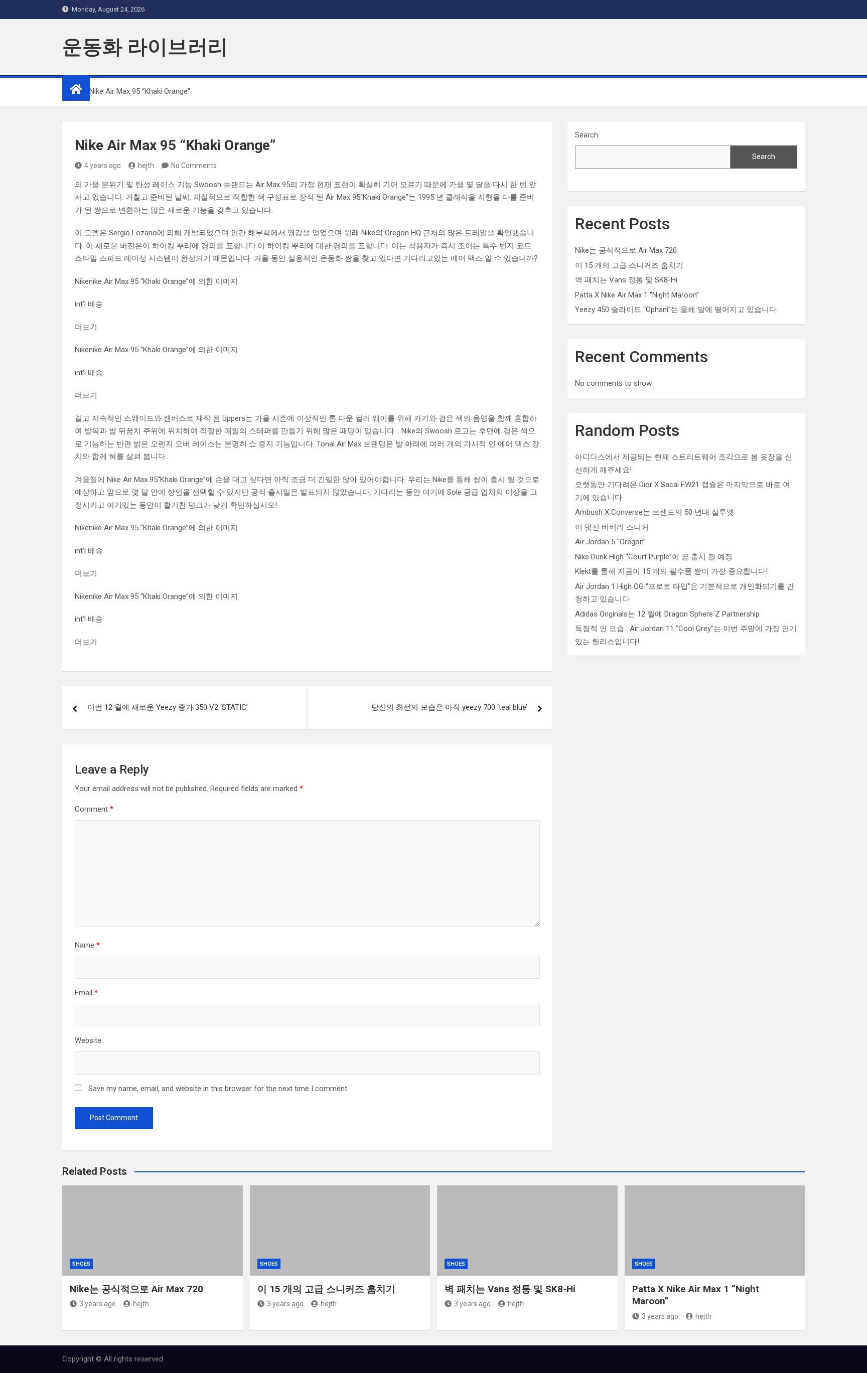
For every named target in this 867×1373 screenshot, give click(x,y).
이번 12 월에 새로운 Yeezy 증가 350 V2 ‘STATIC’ (167, 707)
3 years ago (97, 1304)
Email (86, 992)
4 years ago (102, 166)
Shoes (81, 1264)
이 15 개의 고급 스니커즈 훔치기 (629, 265)
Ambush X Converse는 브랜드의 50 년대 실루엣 (654, 512)
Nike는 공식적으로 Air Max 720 (626, 250)
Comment (94, 809)
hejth (146, 166)
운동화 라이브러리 (145, 47)
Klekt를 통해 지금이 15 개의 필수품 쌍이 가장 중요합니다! (671, 571)
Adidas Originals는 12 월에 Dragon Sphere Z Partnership (667, 614)
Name (87, 945)
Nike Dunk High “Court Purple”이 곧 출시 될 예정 (654, 556)
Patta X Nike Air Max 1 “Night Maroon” (637, 294)
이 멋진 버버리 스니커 (612, 527)
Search (586, 134)
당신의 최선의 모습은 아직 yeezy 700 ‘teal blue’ (449, 707)
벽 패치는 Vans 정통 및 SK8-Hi (626, 279)
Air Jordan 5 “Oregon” (610, 541)
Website (88, 1040)
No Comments (194, 166)
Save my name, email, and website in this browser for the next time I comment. (218, 1088)
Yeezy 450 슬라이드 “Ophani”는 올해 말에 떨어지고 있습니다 (676, 309)
